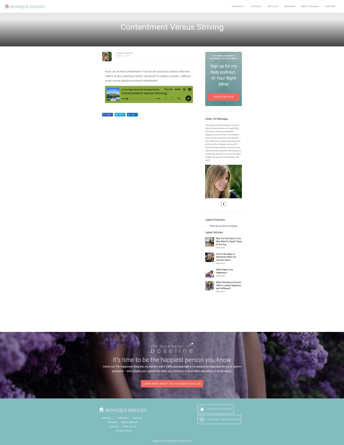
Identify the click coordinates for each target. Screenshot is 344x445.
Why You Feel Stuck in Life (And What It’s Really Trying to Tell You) (223, 243)
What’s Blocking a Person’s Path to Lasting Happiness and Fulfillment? (223, 287)
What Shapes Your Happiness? (223, 273)
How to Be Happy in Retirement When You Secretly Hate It (223, 259)
